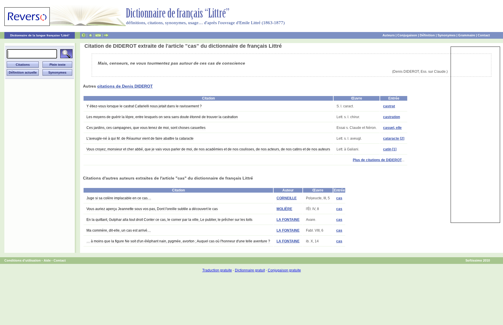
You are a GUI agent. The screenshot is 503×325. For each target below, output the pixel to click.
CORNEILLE (287, 198)
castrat (389, 106)
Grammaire (466, 35)
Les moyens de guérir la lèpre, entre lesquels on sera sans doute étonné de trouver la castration (162, 117)
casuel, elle (392, 128)
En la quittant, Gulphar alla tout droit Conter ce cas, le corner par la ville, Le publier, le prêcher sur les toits (169, 220)
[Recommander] (106, 35)
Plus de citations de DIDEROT (377, 160)
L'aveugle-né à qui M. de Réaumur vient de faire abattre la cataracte (140, 138)
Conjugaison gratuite (284, 270)
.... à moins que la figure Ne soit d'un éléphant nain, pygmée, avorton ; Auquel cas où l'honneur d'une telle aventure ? (178, 241)
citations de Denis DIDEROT (125, 86)
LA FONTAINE (288, 220)
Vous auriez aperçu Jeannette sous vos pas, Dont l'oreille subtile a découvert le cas (152, 209)
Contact (484, 35)
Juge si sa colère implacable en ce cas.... (118, 198)
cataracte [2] (393, 138)
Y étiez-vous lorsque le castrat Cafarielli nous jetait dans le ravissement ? (144, 106)
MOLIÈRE (284, 209)
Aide (47, 260)
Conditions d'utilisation (22, 260)
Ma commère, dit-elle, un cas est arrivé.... (118, 230)
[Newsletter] (98, 35)
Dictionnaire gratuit (250, 270)
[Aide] (84, 35)
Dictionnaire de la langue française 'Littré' (39, 35)
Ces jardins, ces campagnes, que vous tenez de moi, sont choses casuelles (146, 128)
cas (339, 198)
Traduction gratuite (217, 270)
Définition (427, 35)
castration (391, 117)
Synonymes (447, 35)
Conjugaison (407, 35)
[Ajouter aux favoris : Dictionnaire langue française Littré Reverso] (90, 35)
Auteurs (388, 35)
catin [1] (389, 149)
